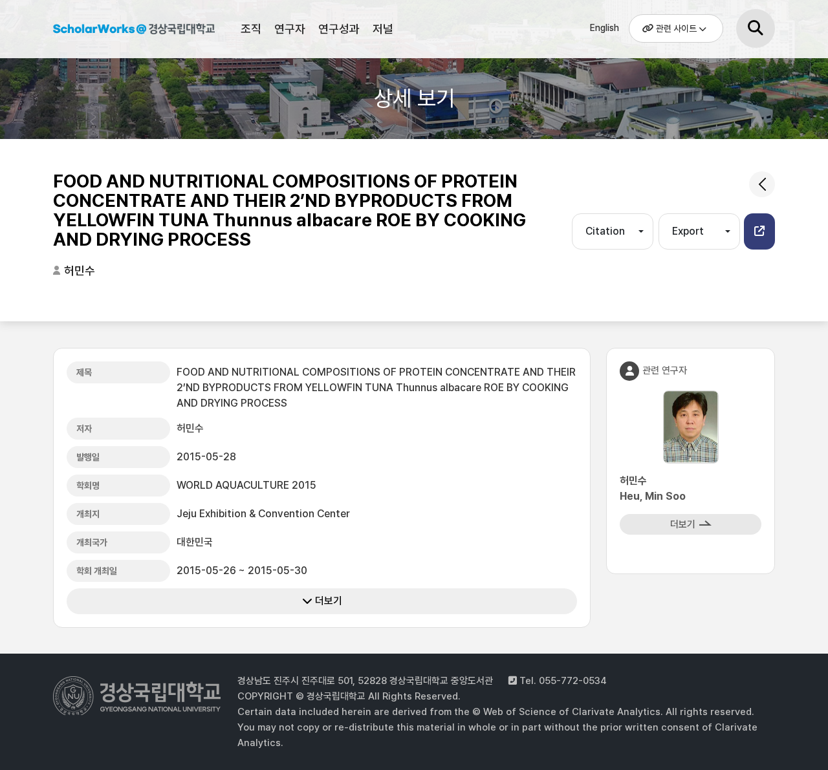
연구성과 (339, 29)
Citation (605, 231)
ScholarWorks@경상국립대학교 (134, 31)
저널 (383, 29)
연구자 (289, 29)
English (604, 28)
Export (688, 231)
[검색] (755, 28)
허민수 (79, 270)
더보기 (327, 601)
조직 (251, 29)
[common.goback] (762, 184)
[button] (759, 231)
